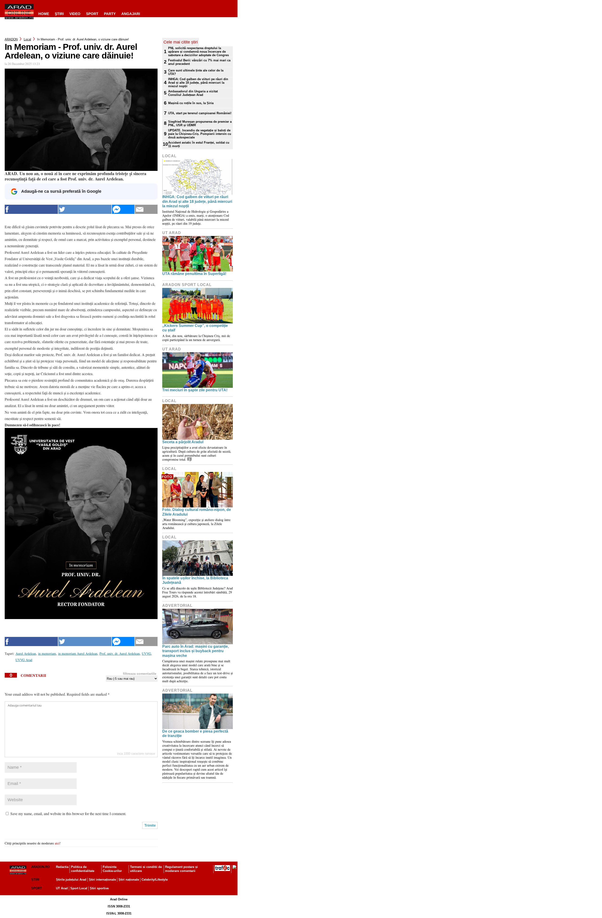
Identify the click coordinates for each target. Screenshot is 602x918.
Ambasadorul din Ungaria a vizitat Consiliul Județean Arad (193, 93)
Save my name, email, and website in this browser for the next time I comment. (68, 813)
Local (27, 39)
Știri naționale (129, 879)
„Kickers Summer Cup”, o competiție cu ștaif (195, 328)
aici (57, 843)
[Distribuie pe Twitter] (84, 209)
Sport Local (78, 888)
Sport (92, 14)
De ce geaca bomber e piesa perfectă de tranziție (195, 733)
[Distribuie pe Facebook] (31, 209)
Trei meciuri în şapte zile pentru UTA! (194, 390)
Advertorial (177, 606)
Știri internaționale (102, 879)
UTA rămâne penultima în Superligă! (194, 274)
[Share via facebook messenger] (123, 209)
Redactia (62, 867)
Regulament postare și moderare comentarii (181, 869)
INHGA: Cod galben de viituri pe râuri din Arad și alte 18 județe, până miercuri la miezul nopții (198, 82)
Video (74, 14)
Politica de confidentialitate (82, 869)
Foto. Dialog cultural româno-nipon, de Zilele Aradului (196, 512)
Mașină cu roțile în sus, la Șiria (191, 103)
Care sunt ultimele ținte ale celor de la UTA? (195, 72)
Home (43, 14)
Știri (35, 879)
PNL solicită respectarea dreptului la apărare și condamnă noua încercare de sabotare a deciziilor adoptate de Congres (198, 51)
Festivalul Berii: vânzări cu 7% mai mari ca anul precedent (199, 62)
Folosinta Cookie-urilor (112, 869)
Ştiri (59, 14)
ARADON (11, 39)
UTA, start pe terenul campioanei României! (199, 113)
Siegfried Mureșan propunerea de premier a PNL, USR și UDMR (200, 123)
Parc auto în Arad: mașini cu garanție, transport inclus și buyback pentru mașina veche (195, 650)
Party (110, 14)
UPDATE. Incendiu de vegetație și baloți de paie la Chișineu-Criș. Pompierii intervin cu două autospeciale (199, 134)
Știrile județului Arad (71, 879)
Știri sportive (99, 888)
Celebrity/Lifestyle (155, 879)
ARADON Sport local (187, 285)
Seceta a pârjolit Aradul (182, 442)
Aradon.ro (40, 867)
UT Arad (171, 233)
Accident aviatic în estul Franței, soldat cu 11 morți (198, 144)
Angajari (130, 14)
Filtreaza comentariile (139, 673)
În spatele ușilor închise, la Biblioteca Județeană (195, 580)
